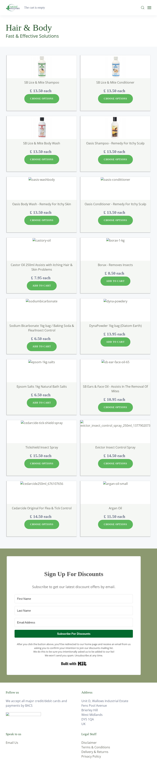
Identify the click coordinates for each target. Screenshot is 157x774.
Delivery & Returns (94, 752)
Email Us (12, 743)
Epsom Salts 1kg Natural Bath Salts (42, 386)
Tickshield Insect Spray (41, 447)
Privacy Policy (91, 756)
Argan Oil (115, 508)
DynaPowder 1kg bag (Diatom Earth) (115, 326)
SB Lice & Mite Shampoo (41, 82)
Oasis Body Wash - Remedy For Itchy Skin (41, 204)
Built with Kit (74, 663)
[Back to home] (13, 7)
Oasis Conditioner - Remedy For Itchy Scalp (115, 204)
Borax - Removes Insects (115, 265)
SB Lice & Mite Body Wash (41, 143)
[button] (143, 7)
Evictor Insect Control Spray (115, 447)
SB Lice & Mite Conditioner (115, 82)
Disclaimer (89, 743)
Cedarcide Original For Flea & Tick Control (42, 508)
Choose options (41, 98)
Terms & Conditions (95, 747)
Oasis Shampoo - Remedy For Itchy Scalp (115, 143)
